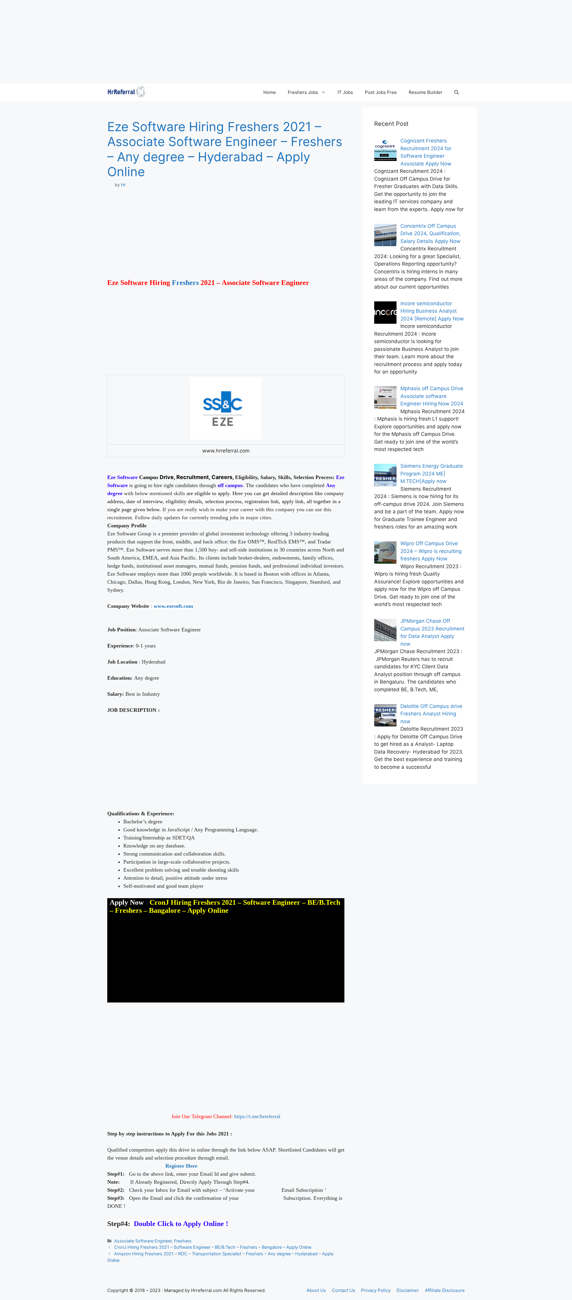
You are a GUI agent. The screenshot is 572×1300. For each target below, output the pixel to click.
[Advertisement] (179, 41)
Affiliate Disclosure (445, 1290)
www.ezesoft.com (173, 606)
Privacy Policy (376, 1290)
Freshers (185, 282)
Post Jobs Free (381, 92)
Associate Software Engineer (143, 1240)
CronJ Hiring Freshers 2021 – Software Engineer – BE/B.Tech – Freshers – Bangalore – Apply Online (212, 1247)
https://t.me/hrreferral (257, 1116)
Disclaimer (408, 1290)
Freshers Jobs (303, 92)
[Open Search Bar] (456, 92)
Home (269, 92)
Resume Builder (425, 92)
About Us (316, 1290)
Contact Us (343, 1290)
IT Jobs (345, 92)
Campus (148, 477)
